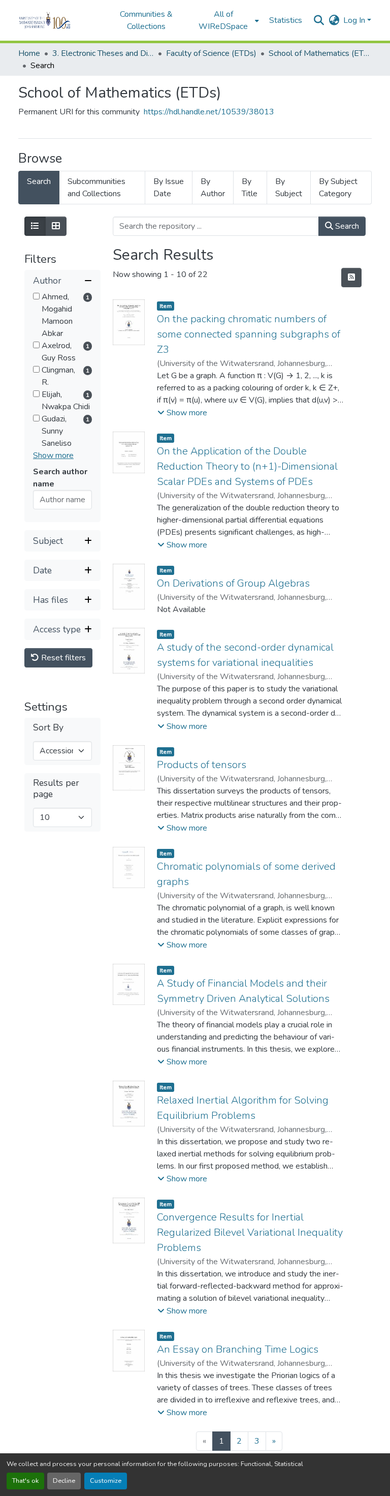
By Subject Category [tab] (338, 187)
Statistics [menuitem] (285, 20)
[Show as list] (35, 226)
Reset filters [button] (62, 657)
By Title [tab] (249, 187)
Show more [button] (53, 455)
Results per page (56, 788)
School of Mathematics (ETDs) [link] (319, 53)
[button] (58, 20)
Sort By (48, 727)
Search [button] (346, 226)
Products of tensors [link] (201, 765)
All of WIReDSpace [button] (223, 20)
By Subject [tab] (288, 187)
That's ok (25, 1480)
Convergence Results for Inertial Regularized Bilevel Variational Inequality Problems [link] (250, 1232)
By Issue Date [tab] (168, 187)
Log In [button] (355, 20)
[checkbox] (36, 296)
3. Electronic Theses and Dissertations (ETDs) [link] (103, 53)
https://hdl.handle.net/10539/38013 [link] (209, 111)
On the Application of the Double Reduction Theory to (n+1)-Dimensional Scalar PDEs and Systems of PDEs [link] (247, 466)
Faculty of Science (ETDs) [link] (211, 53)
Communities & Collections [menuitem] (146, 20)
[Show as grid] (56, 226)
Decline (64, 1480)
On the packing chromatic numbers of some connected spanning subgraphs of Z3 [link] (248, 334)
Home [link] (29, 53)
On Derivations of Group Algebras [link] (233, 583)
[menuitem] (226, 20)
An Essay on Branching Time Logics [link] (237, 1349)
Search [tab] (39, 181)
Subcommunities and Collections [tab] (96, 187)
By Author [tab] (213, 187)
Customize (105, 1480)
